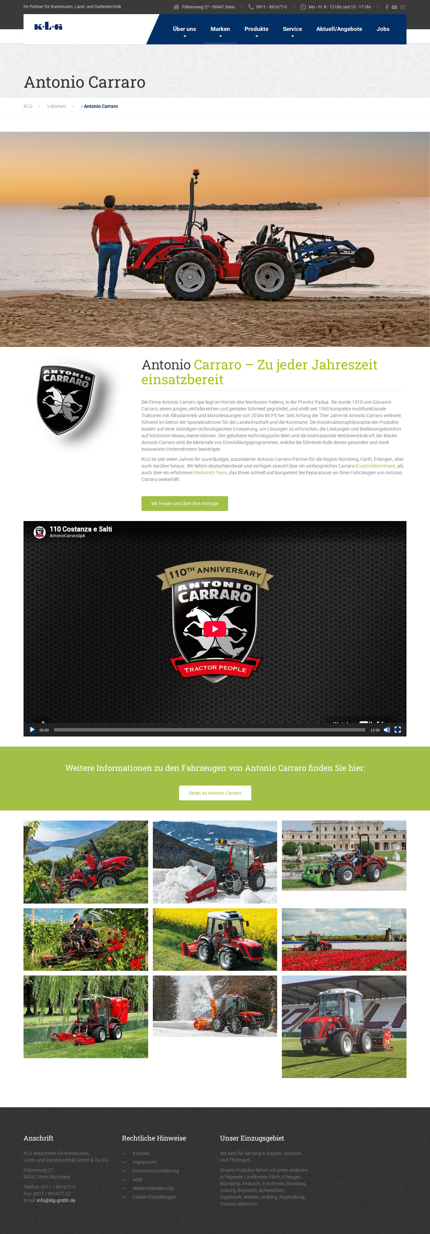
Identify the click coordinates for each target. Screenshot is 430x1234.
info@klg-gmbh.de (56, 1200)
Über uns (184, 29)
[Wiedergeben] (32, 729)
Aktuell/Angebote (339, 29)
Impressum (144, 1162)
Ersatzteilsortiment (375, 466)
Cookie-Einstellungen (154, 1197)
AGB (137, 1179)
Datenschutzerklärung (156, 1170)
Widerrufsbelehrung (153, 1188)
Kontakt (141, 1153)
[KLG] (43, 22)
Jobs (383, 29)
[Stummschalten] (387, 729)
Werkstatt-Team (210, 472)
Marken (220, 29)
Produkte (256, 29)
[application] (215, 629)
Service (292, 29)
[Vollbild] (397, 729)
